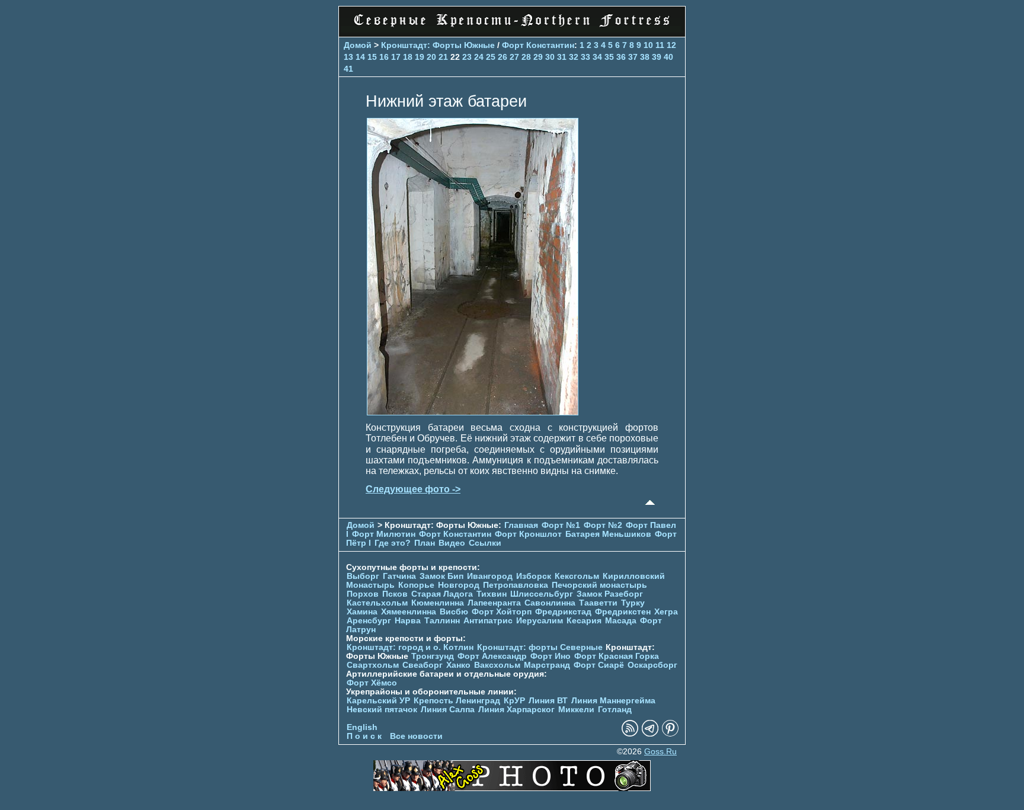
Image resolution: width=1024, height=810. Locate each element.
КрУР (514, 700)
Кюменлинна (437, 602)
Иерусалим (539, 620)
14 (360, 57)
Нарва (408, 620)
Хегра (666, 611)
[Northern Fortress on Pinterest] (670, 733)
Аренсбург (369, 620)
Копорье (416, 585)
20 (431, 57)
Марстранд (547, 665)
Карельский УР (378, 700)
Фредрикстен (623, 611)
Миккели (576, 709)
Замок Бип (441, 576)
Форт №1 (561, 525)
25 (490, 57)
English (362, 727)
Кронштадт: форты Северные (540, 647)
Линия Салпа (448, 709)
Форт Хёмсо (372, 682)
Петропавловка (515, 585)
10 (648, 45)
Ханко (458, 665)
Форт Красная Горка (616, 656)
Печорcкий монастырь (599, 585)
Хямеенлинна (408, 611)
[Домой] (512, 29)
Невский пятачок (382, 709)
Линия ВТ (548, 700)
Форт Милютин (383, 534)
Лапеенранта (494, 602)
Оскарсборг (652, 665)
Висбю (454, 611)
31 (562, 57)
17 (396, 57)
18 (407, 57)
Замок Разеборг (610, 594)
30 (550, 57)
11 (659, 45)
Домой (358, 45)
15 (372, 57)
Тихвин (491, 594)
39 (656, 57)
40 (668, 57)
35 (609, 57)
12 (671, 45)
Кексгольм (577, 576)
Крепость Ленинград (457, 700)
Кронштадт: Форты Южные (438, 45)
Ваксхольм (497, 665)
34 (597, 57)
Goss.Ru (660, 751)
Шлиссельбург (541, 594)
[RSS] (630, 733)
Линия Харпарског (516, 709)
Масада (620, 620)
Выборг (363, 576)
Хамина (362, 611)
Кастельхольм (377, 602)
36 (621, 57)
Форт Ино (550, 656)
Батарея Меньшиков (608, 534)
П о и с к (364, 736)
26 (502, 57)
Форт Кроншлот (528, 534)
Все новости (416, 736)
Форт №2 (603, 525)
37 (633, 57)
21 (443, 57)
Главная (521, 525)
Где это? (393, 543)
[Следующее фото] (473, 412)
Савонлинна (549, 602)
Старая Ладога (442, 594)
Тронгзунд (432, 656)
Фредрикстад (563, 611)
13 (348, 57)
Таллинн (442, 620)
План (424, 543)
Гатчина (399, 576)
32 (573, 57)
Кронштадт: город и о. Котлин (410, 647)
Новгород (458, 585)
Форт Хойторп (502, 611)
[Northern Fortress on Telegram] (650, 733)
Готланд (615, 709)
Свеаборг (422, 665)
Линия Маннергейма (613, 700)
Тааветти (598, 602)
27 (514, 57)
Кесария (584, 620)
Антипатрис (488, 620)
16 (384, 57)
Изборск (533, 576)
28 (526, 57)
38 (644, 57)
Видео (452, 543)
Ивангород (490, 576)
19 (419, 57)
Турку (633, 602)
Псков (395, 594)
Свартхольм (373, 665)
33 (585, 57)
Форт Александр (492, 656)
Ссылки (485, 543)
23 (467, 57)
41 (348, 68)
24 (479, 57)
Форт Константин (538, 45)
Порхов (363, 594)
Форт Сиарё (599, 665)
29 (538, 57)
